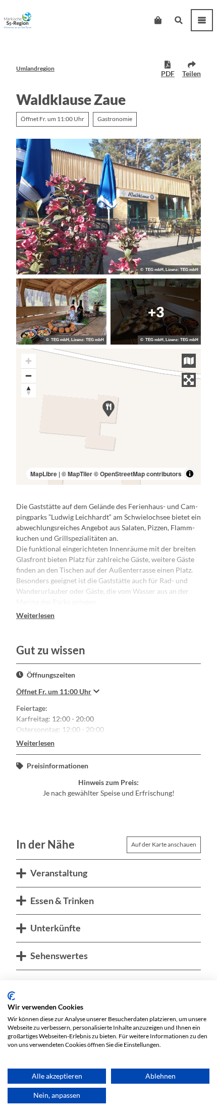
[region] (108, 417)
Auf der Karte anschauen (163, 844)
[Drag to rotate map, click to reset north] (28, 390)
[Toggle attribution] (190, 474)
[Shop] (157, 20)
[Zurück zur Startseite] (18, 20)
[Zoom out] (28, 375)
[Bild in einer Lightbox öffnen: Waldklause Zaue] (108, 207)
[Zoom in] (28, 361)
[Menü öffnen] (202, 20)
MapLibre (43, 473)
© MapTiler (77, 473)
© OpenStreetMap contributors (138, 473)
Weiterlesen (35, 615)
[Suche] (178, 20)
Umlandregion (35, 68)
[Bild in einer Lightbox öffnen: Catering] (61, 311)
